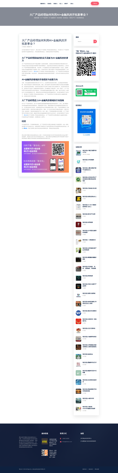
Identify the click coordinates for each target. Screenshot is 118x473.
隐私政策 (91, 469)
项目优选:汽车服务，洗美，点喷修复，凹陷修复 (89, 267)
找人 (61, 3)
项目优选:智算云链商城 (89, 293)
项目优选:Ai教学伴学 (88, 398)
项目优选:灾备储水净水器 (89, 188)
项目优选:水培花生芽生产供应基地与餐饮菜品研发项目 (89, 179)
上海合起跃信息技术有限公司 (38, 469)
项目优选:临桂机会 (88, 354)
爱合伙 (35, 71)
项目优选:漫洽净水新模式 (89, 311)
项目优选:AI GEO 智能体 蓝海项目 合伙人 (89, 205)
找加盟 (49, 3)
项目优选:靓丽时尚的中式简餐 (89, 371)
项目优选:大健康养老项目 (89, 336)
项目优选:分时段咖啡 (88, 159)
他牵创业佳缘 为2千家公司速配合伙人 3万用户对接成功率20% (53, 442)
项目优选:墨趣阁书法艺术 (89, 362)
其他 (71, 3)
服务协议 (85, 469)
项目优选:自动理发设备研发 (89, 380)
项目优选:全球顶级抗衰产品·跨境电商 (89, 249)
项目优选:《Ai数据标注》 (89, 240)
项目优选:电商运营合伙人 (89, 196)
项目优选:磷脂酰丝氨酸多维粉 (89, 258)
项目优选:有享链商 (88, 222)
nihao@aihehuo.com (67, 441)
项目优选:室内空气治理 (89, 214)
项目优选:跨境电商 (88, 276)
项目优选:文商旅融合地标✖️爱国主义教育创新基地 (89, 345)
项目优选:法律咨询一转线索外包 (89, 320)
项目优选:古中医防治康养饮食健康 (89, 231)
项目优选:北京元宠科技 (89, 328)
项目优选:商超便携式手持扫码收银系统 (89, 390)
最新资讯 (42, 3)
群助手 (66, 3)
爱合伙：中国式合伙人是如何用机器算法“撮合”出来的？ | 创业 (52, 454)
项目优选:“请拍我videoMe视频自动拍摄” (89, 407)
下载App (95, 3)
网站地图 (97, 469)
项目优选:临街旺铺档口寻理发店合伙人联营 (89, 302)
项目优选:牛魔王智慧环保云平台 (89, 151)
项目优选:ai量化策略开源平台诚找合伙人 (89, 168)
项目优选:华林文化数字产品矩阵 (89, 285)
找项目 (55, 3)
